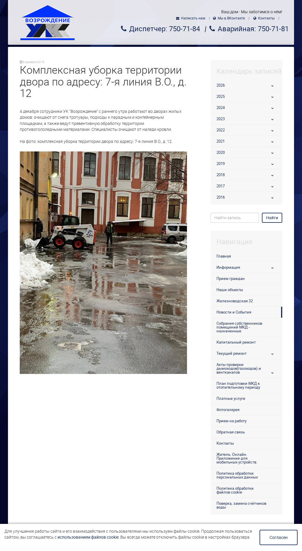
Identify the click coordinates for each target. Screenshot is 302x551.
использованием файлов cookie (88, 537)
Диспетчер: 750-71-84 (164, 29)
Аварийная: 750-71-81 (253, 29)
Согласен (279, 537)
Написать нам (193, 18)
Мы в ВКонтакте (231, 18)
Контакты (266, 18)
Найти (272, 217)
